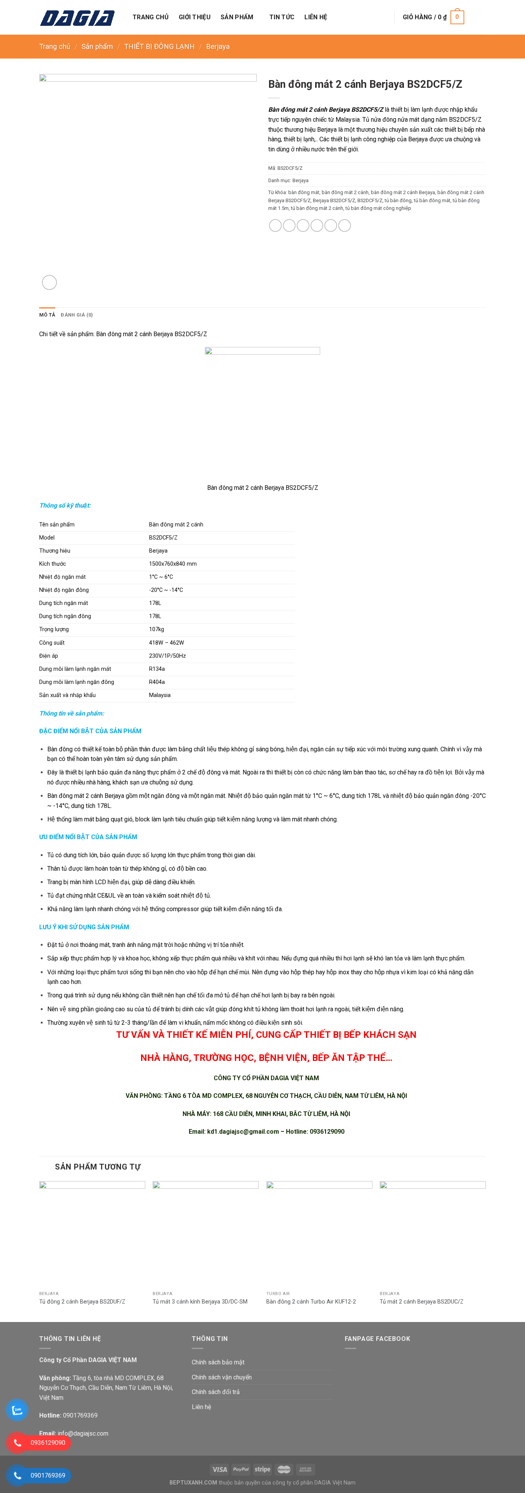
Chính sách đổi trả (216, 1392)
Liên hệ (315, 17)
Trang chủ (151, 17)
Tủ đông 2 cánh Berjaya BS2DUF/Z (82, 1302)
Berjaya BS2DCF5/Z (334, 200)
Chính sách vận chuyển (222, 1377)
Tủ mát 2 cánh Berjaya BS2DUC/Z (422, 1302)
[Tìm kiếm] (383, 17)
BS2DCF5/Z (369, 200)
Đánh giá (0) (77, 315)
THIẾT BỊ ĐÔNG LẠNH (159, 46)
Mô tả (47, 315)
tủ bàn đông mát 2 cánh (317, 208)
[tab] (47, 315)
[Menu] (480, 17)
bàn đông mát (303, 192)
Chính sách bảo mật (218, 1362)
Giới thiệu (195, 17)
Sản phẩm (237, 17)
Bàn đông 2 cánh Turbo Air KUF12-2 (311, 1302)
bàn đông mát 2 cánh (345, 192)
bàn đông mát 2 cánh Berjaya (403, 192)
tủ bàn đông (398, 200)
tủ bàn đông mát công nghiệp (378, 208)
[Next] (485, 1250)
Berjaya (218, 46)
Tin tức (281, 17)
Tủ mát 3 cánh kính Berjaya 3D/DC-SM (200, 1302)
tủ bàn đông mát (432, 200)
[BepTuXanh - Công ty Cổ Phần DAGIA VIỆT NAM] (80, 17)
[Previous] (39, 1250)
